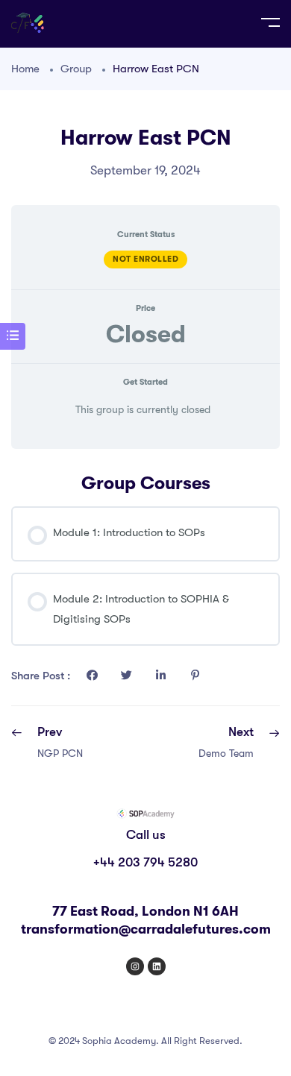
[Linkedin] (157, 966)
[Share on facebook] (92, 675)
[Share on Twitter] (126, 675)
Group (76, 68)
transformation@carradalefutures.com (146, 929)
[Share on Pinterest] (195, 675)
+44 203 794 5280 (145, 862)
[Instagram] (135, 966)
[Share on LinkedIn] (160, 675)
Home (25, 68)
